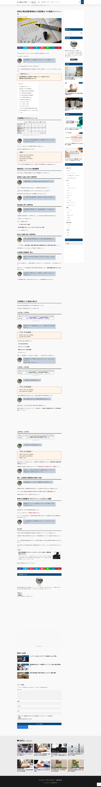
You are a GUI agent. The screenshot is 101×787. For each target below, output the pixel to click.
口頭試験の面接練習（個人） (26, 97)
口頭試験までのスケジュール (25, 86)
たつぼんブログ (22, 2)
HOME (19, 5)
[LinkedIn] (53, 48)
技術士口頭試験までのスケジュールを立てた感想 (28, 110)
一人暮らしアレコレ (71, 187)
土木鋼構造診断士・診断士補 (73, 175)
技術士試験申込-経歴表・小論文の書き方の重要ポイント (73, 109)
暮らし (48, 2)
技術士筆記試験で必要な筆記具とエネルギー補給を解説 (43, 672)
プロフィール (57, 2)
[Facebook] (20, 48)
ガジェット (69, 192)
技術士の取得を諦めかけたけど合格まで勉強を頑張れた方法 (74, 94)
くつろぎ (69, 200)
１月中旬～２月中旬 (24, 103)
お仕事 (38, 2)
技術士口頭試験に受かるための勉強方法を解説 (42, 770)
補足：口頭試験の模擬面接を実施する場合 (28, 108)
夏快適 (68, 220)
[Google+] (31, 48)
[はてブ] (36, 48)
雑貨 (68, 185)
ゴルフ (81, 148)
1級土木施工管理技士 (25, 664)
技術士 (28, 5)
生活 (68, 183)
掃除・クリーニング (71, 202)
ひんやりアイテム (71, 205)
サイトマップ (42, 780)
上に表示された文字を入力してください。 (25, 718)
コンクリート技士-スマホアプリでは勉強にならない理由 (43, 656)
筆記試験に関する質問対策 (25, 93)
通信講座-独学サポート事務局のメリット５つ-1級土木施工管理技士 (45, 665)
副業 (68, 235)
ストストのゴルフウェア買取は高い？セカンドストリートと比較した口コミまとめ (74, 159)
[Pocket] (42, 48)
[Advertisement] (39, 289)
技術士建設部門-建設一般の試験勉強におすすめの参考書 (58, 770)
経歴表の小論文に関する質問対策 (27, 90)
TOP (29, 2)
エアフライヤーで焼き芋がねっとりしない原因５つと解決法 (74, 144)
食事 (68, 197)
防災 (68, 190)
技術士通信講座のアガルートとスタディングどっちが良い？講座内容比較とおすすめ (34, 553)
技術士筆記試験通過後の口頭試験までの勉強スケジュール (40, 5)
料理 (81, 117)
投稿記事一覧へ (73, 59)
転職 (68, 232)
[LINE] (47, 48)
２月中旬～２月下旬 (24, 106)
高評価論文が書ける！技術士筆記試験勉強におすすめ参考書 (25, 770)
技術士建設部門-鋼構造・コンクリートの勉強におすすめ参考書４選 (73, 78)
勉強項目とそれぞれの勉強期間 (25, 88)
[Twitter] (25, 48)
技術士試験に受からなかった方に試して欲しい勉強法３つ (25, 754)
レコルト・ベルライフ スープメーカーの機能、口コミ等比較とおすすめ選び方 (73, 128)
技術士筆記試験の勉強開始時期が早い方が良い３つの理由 (76, 754)
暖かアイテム (70, 195)
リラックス (69, 210)
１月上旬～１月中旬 (24, 101)
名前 (18, 701)
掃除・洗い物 (70, 215)
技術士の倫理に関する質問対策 (26, 95)
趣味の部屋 (44, 2)
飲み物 (68, 217)
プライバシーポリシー (50, 780)
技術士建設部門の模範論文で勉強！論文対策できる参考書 (76, 770)
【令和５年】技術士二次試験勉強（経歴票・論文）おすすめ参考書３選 (42, 754)
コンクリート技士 (71, 173)
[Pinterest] (58, 48)
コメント (19, 689)
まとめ (20, 112)
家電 (52, 2)
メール (19, 706)
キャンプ (69, 225)
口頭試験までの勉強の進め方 (25, 99)
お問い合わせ (59, 780)
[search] (81, 33)
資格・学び (34, 2)
